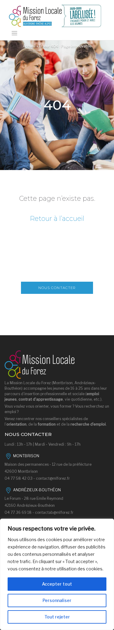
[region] (57, 574)
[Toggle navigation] (14, 33)
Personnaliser (57, 600)
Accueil (29, 46)
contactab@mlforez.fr (54, 512)
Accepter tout (57, 583)
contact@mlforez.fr (53, 478)
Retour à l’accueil (57, 218)
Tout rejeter (57, 616)
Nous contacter (57, 288)
